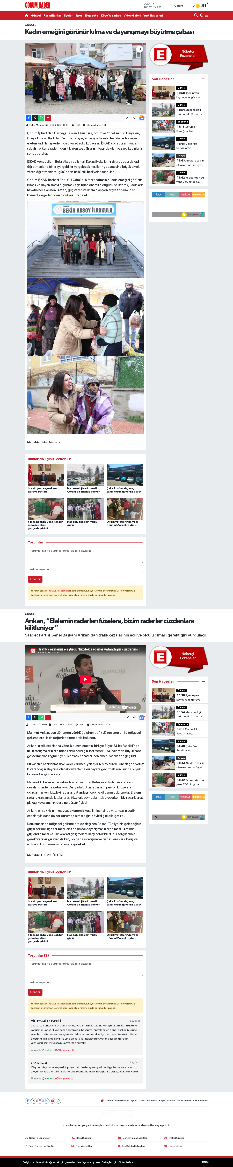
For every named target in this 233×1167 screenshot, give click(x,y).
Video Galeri (132, 15)
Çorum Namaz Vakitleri (135, 1138)
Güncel (36, 15)
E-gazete (91, 15)
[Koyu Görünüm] (201, 15)
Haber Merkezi (37, 125)
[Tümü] (203, 79)
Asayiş (181, 156)
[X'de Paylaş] (35, 118)
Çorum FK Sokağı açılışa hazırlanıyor (186, 129)
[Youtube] (52, 1101)
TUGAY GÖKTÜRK (38, 725)
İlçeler (68, 15)
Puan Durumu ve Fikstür (41, 1146)
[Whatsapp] (58, 1101)
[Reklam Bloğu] (178, 56)
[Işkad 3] (85, 317)
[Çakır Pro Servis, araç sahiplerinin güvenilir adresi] (125, 475)
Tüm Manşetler (83, 1146)
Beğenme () (66, 1050)
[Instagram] (40, 1101)
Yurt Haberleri (153, 15)
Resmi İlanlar (52, 15)
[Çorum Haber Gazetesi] (37, 6)
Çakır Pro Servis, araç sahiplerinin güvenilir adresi (189, 146)
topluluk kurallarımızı (58, 590)
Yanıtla (37, 1050)
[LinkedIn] (46, 1101)
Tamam (205, 1162)
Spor (79, 15)
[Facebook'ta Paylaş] (28, 118)
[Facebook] (28, 1101)
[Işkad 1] (85, 395)
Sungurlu (183, 122)
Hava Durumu (83, 1138)
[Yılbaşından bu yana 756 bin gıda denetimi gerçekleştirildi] (46, 508)
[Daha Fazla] (48, 118)
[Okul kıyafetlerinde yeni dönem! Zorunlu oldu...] (125, 508)
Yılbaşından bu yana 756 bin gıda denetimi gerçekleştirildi (45, 525)
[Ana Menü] (205, 15)
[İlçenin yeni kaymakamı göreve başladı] (46, 475)
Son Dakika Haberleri (133, 1146)
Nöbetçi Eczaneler (39, 1138)
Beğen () (50, 1050)
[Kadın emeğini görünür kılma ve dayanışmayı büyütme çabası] (85, 78)
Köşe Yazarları (111, 15)
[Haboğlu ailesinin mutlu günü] (85, 508)
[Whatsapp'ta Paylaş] (41, 118)
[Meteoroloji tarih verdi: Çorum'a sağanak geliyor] (85, 475)
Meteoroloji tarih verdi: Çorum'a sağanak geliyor (189, 112)
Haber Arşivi (175, 1146)
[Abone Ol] (142, 117)
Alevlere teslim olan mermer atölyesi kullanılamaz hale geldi (190, 163)
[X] (34, 1101)
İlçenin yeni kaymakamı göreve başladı (188, 95)
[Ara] (196, 15)
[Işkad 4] (85, 239)
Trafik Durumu (176, 1138)
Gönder (35, 579)
